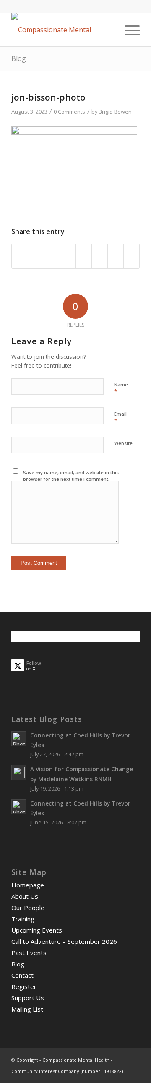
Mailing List (27, 1009)
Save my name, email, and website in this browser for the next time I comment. (71, 476)
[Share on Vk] (99, 256)
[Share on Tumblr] (83, 256)
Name (121, 388)
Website (123, 443)
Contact (22, 975)
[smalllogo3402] (62, 29)
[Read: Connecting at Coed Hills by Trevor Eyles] (18, 738)
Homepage (27, 885)
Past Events (29, 952)
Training (22, 919)
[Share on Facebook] (20, 256)
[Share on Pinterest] (52, 256)
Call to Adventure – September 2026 (64, 941)
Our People (27, 907)
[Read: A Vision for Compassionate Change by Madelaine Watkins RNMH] (18, 772)
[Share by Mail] (131, 256)
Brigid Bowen (115, 111)
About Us (24, 896)
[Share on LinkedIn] (68, 256)
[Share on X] (36, 256)
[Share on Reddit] (115, 256)
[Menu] (128, 29)
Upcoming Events (36, 930)
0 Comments (69, 111)
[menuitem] (128, 29)
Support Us (27, 998)
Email (120, 418)
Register (23, 986)
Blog (18, 58)
